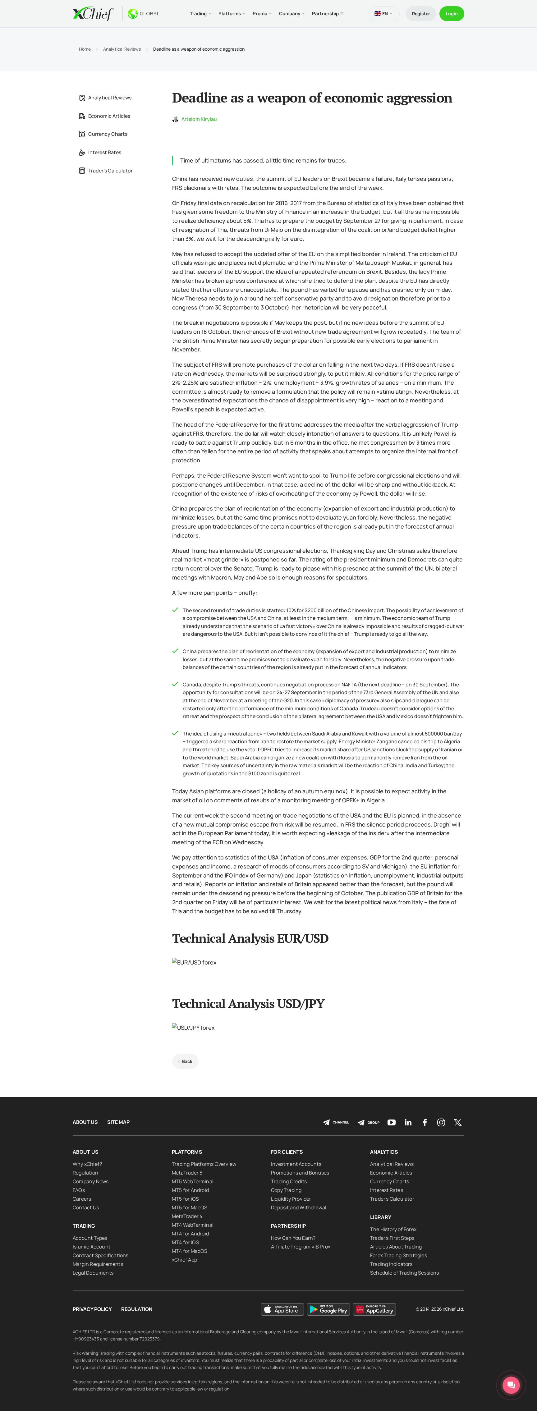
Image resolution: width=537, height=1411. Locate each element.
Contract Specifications (101, 1255)
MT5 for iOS (185, 1198)
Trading (84, 1225)
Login (452, 13)
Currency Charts (107, 134)
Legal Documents (93, 1272)
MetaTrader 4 (187, 1216)
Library (380, 1217)
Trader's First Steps (392, 1238)
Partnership (325, 13)
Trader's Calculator (110, 170)
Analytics (384, 1151)
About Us (85, 1122)
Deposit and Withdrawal (298, 1207)
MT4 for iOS (185, 1242)
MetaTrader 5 (187, 1172)
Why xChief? (87, 1164)
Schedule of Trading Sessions (404, 1272)
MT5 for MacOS (190, 1207)
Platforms (187, 1151)
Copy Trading (286, 1190)
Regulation (85, 1172)
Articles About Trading (396, 1246)
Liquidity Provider (291, 1198)
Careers (82, 1198)
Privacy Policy (92, 1309)
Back (187, 1061)
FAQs (79, 1190)
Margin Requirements (98, 1264)
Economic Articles (109, 115)
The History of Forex (393, 1229)
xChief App (184, 1259)
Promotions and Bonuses (300, 1172)
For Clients (287, 1151)
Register (421, 13)
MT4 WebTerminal (192, 1224)
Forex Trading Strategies (398, 1255)
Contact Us (86, 1207)
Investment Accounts (296, 1164)
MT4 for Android (190, 1233)
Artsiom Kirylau (199, 119)
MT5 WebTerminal (192, 1181)
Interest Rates (104, 152)
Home (85, 49)
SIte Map (118, 1122)
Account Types (90, 1238)
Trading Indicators (391, 1264)
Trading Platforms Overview (204, 1164)
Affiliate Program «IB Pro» (301, 1246)
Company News (90, 1181)
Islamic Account (91, 1246)
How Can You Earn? (293, 1238)
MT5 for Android (190, 1190)
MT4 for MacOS (190, 1251)
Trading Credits (289, 1181)
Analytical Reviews (122, 49)
